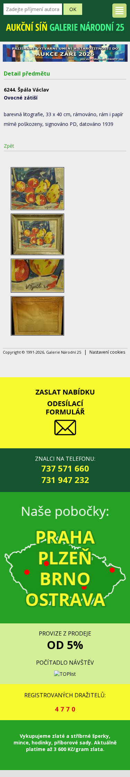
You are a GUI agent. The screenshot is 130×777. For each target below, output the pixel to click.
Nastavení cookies (107, 352)
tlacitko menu (119, 10)
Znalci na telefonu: (65, 470)
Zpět (9, 146)
